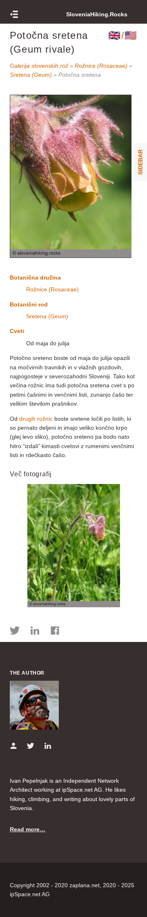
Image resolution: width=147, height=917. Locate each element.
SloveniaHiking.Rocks (96, 14)
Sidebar (140, 162)
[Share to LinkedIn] (35, 631)
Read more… (27, 829)
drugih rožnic (36, 418)
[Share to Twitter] (15, 631)
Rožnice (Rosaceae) (101, 65)
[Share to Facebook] (55, 631)
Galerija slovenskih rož (39, 65)
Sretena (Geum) (31, 74)
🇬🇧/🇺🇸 (122, 35)
